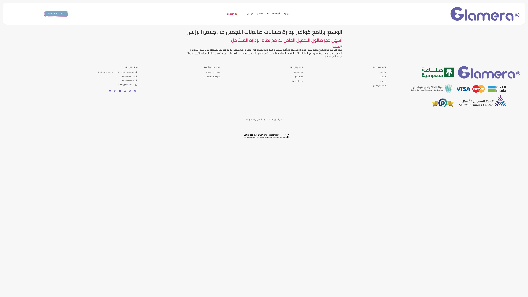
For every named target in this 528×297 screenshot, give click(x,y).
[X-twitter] (125, 91)
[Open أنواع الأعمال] (268, 13)
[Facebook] (135, 91)
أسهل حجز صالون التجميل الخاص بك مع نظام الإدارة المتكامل (286, 40)
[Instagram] (130, 91)
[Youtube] (110, 91)
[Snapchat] (120, 91)
